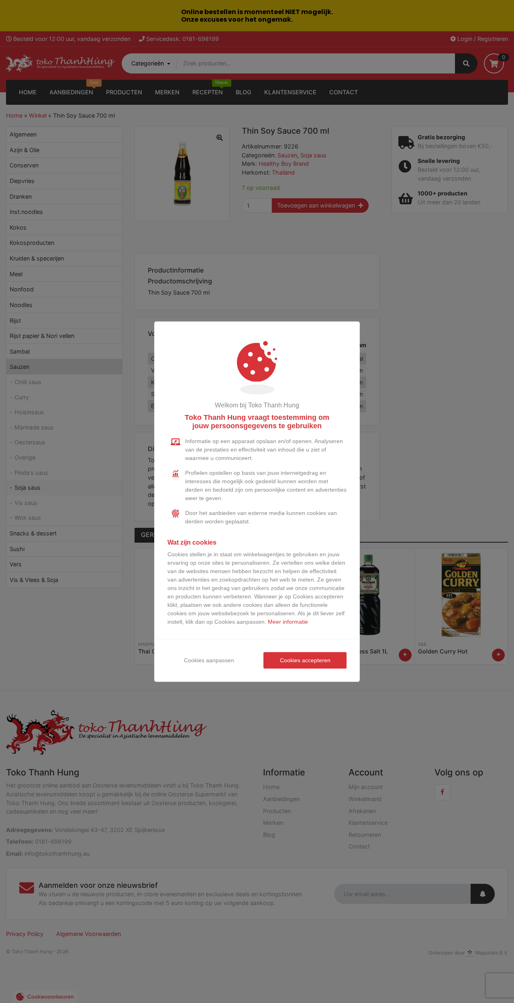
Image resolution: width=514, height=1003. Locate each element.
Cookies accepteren (305, 660)
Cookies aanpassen (209, 660)
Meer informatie (288, 621)
